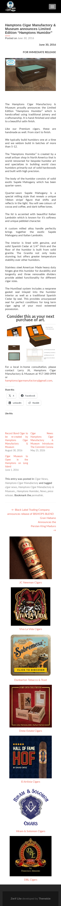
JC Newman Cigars (30, 582)
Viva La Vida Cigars (30, 629)
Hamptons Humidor (28, 491)
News (43, 491)
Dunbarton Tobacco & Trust (30, 680)
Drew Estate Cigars (30, 731)
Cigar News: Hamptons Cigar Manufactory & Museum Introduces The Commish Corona (41, 440)
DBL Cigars (30, 879)
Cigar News (41, 479)
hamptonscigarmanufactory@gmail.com (28, 380)
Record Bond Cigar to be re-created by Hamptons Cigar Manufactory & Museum (16, 440)
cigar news (11, 487)
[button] (14, 333)
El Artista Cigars (30, 781)
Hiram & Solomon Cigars (30, 831)
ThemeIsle (44, 898)
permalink (37, 495)
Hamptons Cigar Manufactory (21, 483)
